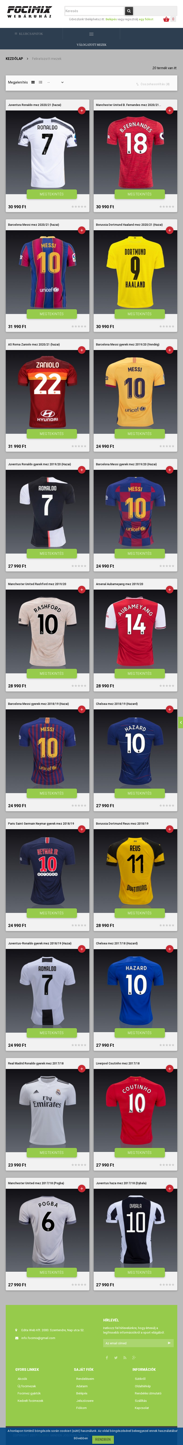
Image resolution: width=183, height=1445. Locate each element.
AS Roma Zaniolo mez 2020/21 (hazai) (34, 344)
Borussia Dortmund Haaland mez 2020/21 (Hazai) (129, 224)
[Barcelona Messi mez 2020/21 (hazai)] (47, 272)
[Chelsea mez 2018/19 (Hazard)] (135, 751)
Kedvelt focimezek (30, 1401)
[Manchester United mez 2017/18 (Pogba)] (47, 1230)
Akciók (22, 1379)
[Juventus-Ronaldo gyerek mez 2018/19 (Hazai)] (47, 991)
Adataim (82, 1386)
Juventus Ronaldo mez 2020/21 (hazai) (34, 105)
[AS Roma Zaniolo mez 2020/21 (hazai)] (47, 392)
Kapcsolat (142, 1408)
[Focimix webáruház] (29, 11)
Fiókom (81, 1408)
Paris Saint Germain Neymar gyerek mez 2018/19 (41, 823)
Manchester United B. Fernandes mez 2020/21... (128, 105)
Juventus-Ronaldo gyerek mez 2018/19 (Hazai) (39, 943)
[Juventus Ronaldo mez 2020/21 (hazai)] (47, 152)
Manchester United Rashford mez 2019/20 (37, 584)
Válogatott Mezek (92, 45)
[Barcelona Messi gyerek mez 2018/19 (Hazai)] (47, 751)
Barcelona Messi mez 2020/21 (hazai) (33, 224)
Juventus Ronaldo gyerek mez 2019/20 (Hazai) (39, 464)
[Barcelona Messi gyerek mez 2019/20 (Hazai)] (135, 512)
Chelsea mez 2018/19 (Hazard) (117, 704)
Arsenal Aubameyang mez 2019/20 (119, 584)
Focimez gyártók (29, 1393)
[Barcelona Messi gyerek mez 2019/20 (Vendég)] (135, 392)
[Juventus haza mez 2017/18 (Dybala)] (135, 1230)
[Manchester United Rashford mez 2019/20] (47, 631)
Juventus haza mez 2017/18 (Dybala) (121, 1183)
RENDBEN (103, 1439)
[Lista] (40, 82)
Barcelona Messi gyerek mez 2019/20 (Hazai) (126, 464)
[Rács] (33, 82)
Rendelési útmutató (148, 1393)
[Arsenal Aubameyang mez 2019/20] (135, 631)
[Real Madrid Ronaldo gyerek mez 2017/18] (47, 1110)
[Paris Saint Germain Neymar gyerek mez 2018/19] (47, 871)
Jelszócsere (84, 1401)
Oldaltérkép (143, 1386)
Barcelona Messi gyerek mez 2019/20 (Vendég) (127, 344)
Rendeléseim (85, 1379)
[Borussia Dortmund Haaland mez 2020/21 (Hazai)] (135, 272)
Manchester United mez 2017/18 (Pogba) (36, 1183)
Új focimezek (27, 1386)
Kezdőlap (14, 59)
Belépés (111, 19)
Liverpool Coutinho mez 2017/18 (118, 1063)
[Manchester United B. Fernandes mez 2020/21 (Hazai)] (135, 152)
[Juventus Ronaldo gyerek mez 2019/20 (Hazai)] (47, 512)
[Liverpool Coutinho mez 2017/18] (135, 1110)
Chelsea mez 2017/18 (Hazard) (117, 943)
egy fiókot (146, 19)
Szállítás (141, 1401)
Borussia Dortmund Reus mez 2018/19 (122, 823)
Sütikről (140, 1379)
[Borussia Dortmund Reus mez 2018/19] (135, 871)
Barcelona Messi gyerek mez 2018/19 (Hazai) (38, 704)
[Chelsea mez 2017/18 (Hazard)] (135, 991)
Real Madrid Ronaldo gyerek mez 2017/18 (36, 1063)
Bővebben (81, 1438)
